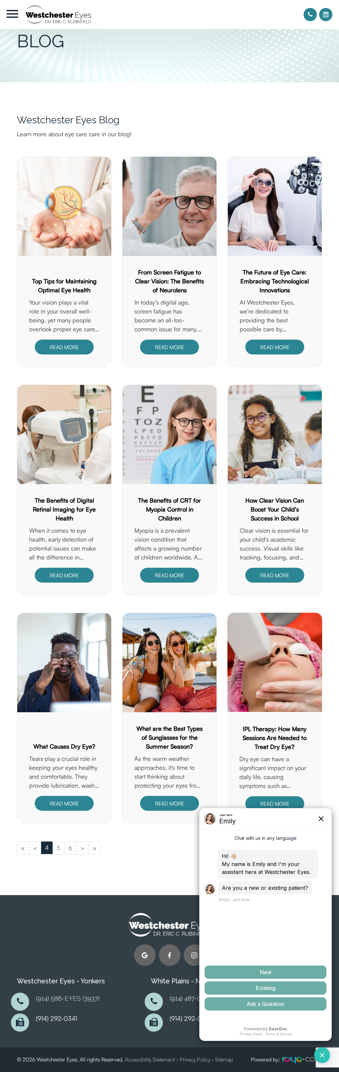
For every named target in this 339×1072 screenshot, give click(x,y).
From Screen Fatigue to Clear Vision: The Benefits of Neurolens (169, 281)
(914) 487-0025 (190, 998)
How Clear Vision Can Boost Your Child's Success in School (274, 509)
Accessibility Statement (150, 1059)
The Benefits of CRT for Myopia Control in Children (169, 509)
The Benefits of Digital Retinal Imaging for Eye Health (64, 509)
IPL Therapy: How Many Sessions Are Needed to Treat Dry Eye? (275, 737)
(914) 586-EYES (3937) (68, 998)
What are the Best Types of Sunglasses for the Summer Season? (169, 737)
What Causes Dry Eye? (64, 746)
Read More (64, 347)
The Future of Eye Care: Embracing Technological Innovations (274, 281)
